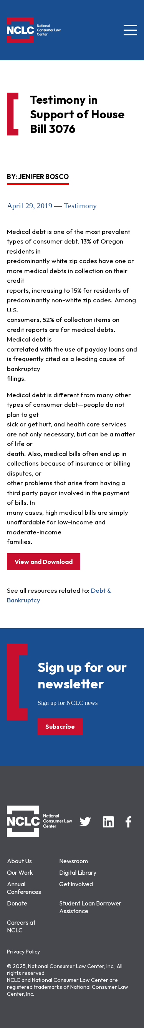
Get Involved (76, 884)
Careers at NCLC (21, 926)
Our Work (20, 872)
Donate (17, 903)
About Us (19, 861)
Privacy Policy (23, 951)
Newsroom (73, 861)
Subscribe (60, 726)
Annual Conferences (24, 887)
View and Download (44, 561)
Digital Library (77, 872)
